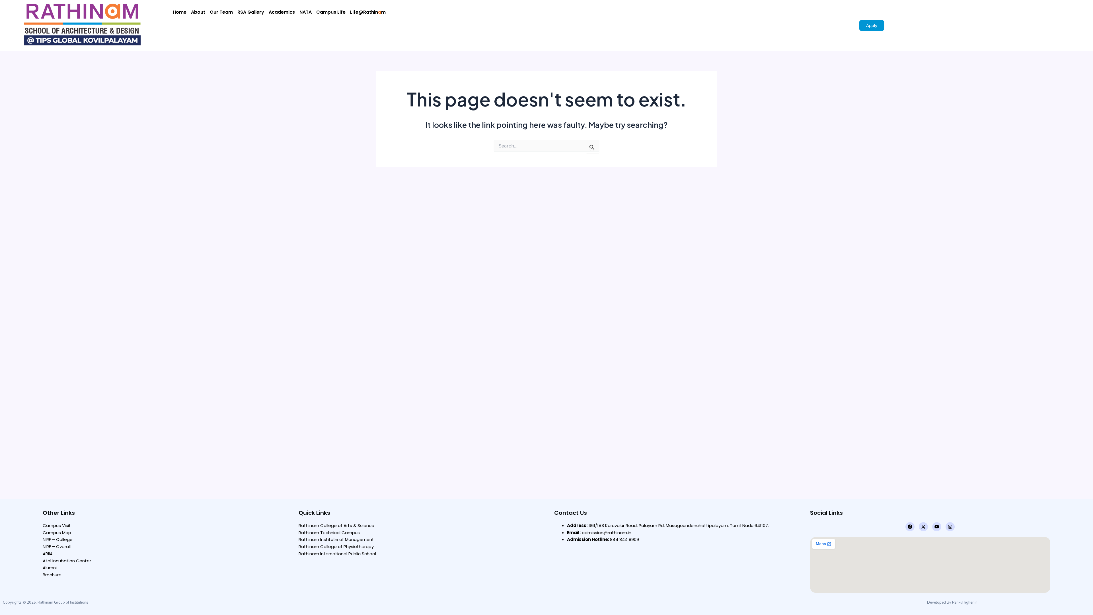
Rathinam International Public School (337, 554)
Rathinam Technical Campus (329, 533)
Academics (282, 12)
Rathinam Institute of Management (336, 539)
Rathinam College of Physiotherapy (336, 547)
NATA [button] (305, 12)
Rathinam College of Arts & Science (336, 525)
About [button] (198, 12)
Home (179, 12)
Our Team (221, 12)
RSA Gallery (250, 12)
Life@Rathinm (368, 12)
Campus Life (331, 12)
